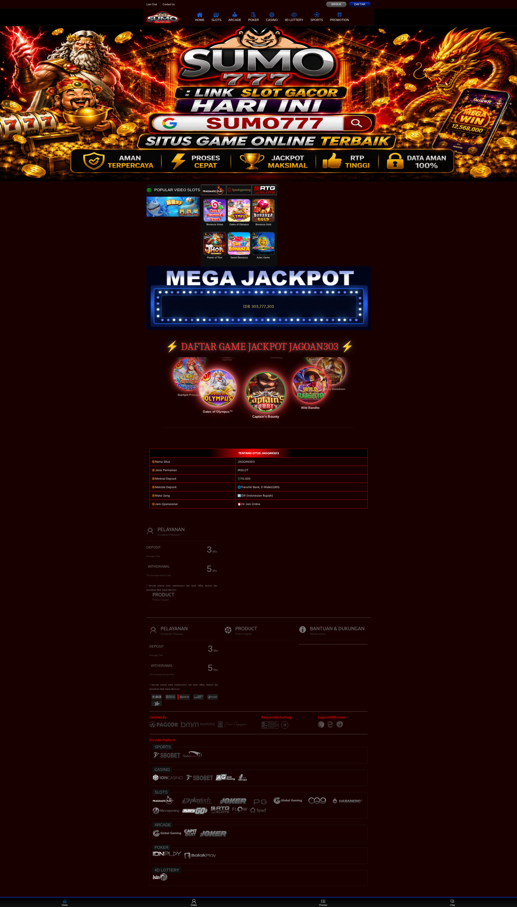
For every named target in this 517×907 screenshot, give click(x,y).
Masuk (336, 4)
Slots (216, 20)
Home (199, 20)
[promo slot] (258, 103)
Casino (272, 20)
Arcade (234, 20)
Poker (253, 20)
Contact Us (169, 4)
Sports (316, 20)
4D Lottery (294, 20)
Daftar (359, 4)
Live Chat (151, 4)
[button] (6, 103)
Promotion (339, 20)
